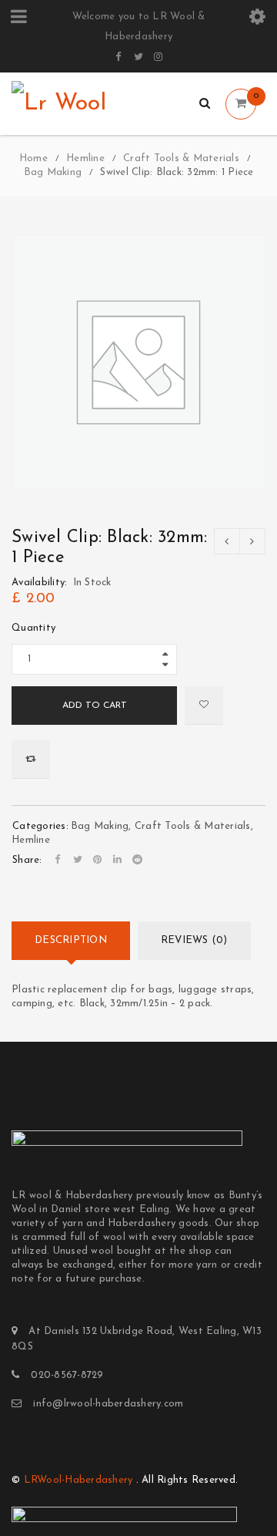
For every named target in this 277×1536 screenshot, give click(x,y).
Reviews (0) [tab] (194, 940)
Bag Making (53, 172)
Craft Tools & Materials (181, 158)
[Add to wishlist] (204, 705)
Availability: (39, 583)
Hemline (85, 158)
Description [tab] (71, 940)
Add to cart (94, 705)
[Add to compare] (31, 759)
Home (33, 158)
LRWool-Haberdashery (78, 1480)
